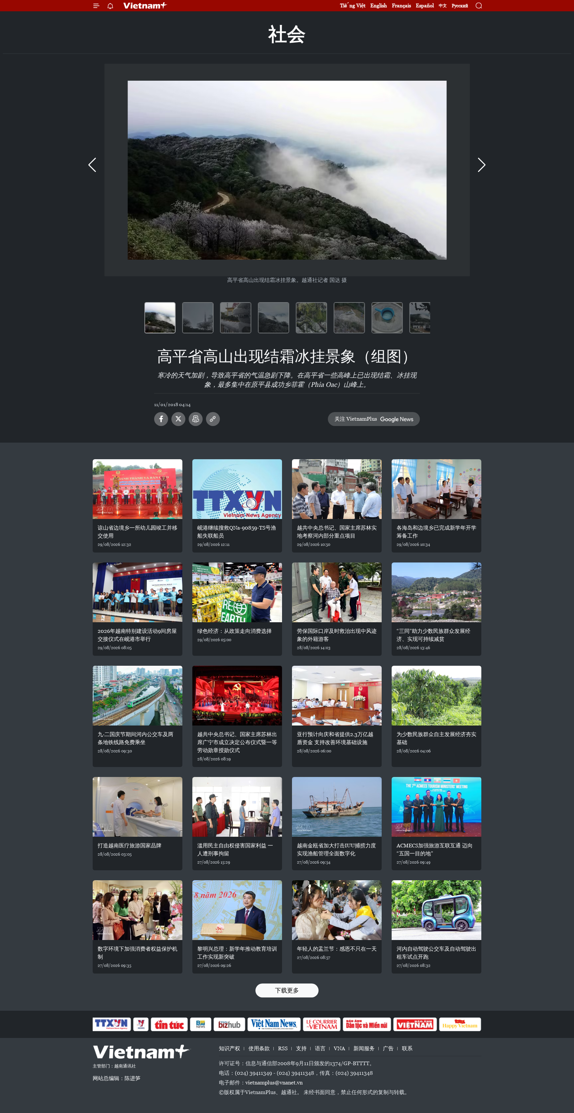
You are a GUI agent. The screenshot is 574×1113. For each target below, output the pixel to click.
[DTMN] (366, 1024)
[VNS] (274, 1024)
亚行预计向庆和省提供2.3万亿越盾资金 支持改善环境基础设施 (335, 738)
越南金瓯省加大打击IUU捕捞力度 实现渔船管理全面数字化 (336, 849)
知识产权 (229, 1048)
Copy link (213, 419)
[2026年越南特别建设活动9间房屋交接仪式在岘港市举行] (137, 592)
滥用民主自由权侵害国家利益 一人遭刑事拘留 (235, 849)
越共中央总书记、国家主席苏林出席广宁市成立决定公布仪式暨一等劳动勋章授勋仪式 (237, 742)
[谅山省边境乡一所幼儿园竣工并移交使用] (137, 489)
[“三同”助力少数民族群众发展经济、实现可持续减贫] (436, 592)
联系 (407, 1048)
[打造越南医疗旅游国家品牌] (137, 807)
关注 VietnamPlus (356, 419)
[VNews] (141, 1024)
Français (401, 5)
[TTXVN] (111, 1024)
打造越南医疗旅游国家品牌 (129, 845)
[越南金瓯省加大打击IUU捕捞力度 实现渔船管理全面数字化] (337, 807)
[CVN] (321, 1024)
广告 (388, 1048)
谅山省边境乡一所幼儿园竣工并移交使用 (137, 532)
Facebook (161, 419)
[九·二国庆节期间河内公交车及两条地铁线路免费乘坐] (137, 696)
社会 (287, 34)
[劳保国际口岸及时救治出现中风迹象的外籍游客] (337, 592)
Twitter (178, 419)
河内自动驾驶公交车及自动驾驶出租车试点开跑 (436, 953)
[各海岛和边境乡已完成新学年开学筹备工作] (436, 489)
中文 (443, 5)
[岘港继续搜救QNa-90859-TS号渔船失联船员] (237, 489)
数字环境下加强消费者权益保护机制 (137, 953)
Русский (460, 5)
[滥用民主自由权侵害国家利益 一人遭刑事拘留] (237, 807)
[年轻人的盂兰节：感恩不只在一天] (337, 910)
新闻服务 (364, 1048)
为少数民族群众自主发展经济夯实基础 (436, 738)
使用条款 (259, 1048)
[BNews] (201, 1024)
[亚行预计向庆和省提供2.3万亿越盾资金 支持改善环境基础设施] (337, 696)
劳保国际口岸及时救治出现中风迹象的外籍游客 (337, 635)
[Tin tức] (169, 1024)
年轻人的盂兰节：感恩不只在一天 (337, 949)
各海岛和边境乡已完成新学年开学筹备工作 (436, 532)
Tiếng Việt (352, 5)
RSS (283, 1048)
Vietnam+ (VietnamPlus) (145, 6)
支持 (301, 1048)
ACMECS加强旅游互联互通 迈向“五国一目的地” (435, 849)
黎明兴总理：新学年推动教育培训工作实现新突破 (237, 953)
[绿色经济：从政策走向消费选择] (237, 592)
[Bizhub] (229, 1024)
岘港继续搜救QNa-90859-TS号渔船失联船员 (236, 532)
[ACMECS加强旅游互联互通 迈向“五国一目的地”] (436, 807)
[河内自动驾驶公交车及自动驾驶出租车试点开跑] (436, 910)
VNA (339, 1048)
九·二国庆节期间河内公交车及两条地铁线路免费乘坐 (135, 738)
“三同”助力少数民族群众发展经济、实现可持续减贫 (433, 635)
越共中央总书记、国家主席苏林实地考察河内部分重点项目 (337, 532)
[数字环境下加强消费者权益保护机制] (137, 910)
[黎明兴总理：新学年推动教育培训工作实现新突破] (237, 910)
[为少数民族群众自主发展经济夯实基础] (436, 696)
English (378, 5)
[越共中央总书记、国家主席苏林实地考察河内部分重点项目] (337, 489)
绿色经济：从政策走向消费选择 (234, 631)
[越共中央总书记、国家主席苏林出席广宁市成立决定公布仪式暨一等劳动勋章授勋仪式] (237, 696)
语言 (320, 1048)
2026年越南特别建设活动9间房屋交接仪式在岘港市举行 (137, 635)
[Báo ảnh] (415, 1024)
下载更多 (287, 990)
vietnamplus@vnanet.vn (274, 1082)
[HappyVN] (460, 1024)
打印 (196, 419)
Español (425, 5)
